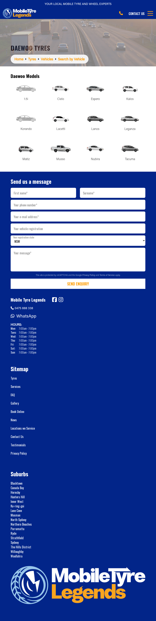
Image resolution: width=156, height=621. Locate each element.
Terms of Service (107, 275)
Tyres (14, 378)
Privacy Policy (89, 275)
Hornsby (15, 492)
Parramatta (17, 529)
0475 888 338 (24, 308)
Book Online (17, 411)
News (14, 420)
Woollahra (16, 556)
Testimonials (18, 445)
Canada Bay (17, 488)
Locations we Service (23, 428)
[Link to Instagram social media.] (61, 300)
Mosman (15, 515)
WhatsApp (26, 316)
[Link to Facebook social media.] (54, 300)
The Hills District (21, 547)
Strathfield (17, 538)
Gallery (15, 403)
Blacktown (16, 483)
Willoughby (17, 551)
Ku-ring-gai (17, 506)
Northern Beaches (21, 524)
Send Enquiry (78, 284)
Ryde (13, 533)
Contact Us (137, 13)
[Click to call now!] (121, 13)
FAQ (13, 395)
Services (16, 386)
